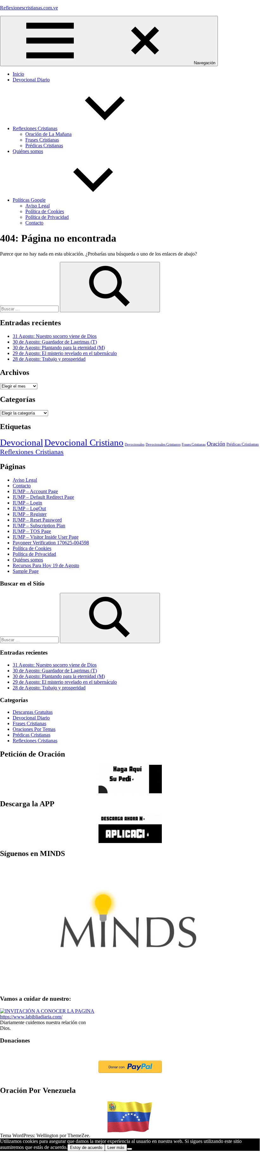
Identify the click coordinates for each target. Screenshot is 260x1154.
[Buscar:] (30, 308)
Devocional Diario (31, 79)
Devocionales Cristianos (163, 444)
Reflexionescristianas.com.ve (29, 7)
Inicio (18, 74)
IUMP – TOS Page (32, 531)
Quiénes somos (28, 151)
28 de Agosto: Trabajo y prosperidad (49, 359)
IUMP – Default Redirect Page (43, 497)
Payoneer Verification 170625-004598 (51, 542)
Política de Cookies (44, 211)
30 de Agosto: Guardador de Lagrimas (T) (55, 342)
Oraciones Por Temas (34, 729)
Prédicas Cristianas (44, 145)
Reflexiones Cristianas (35, 128)
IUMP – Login (27, 502)
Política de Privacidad (47, 217)
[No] (129, 1149)
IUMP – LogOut (29, 508)
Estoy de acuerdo (86, 1147)
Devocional (21, 442)
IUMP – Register (30, 514)
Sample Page (26, 571)
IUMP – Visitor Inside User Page (46, 537)
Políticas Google (29, 200)
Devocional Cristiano (84, 442)
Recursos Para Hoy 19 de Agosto (46, 565)
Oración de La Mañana (48, 134)
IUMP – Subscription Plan (39, 525)
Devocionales (134, 444)
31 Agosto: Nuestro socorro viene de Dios (55, 336)
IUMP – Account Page (35, 491)
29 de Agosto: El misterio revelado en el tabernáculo (65, 353)
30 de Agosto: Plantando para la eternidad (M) (59, 347)
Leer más (115, 1147)
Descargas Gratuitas (33, 712)
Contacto (34, 222)
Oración (216, 444)
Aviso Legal (37, 205)
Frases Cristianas (42, 140)
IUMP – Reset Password (37, 520)
